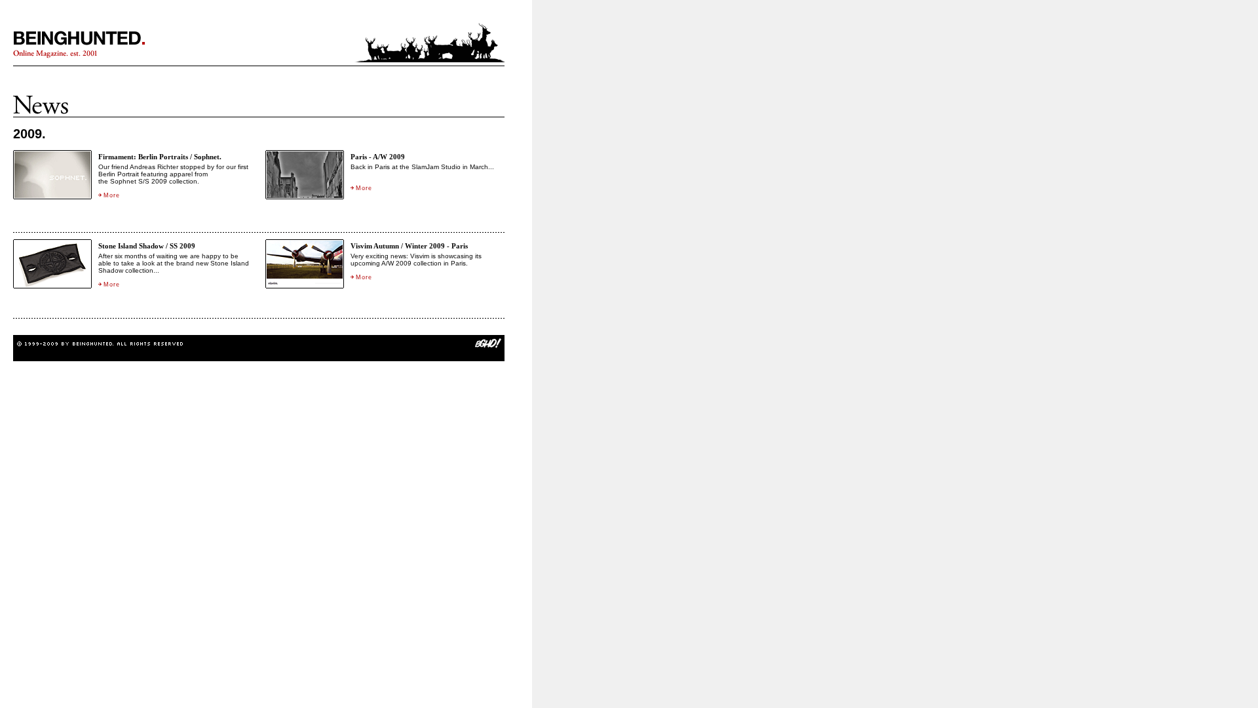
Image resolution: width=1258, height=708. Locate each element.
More (112, 195)
